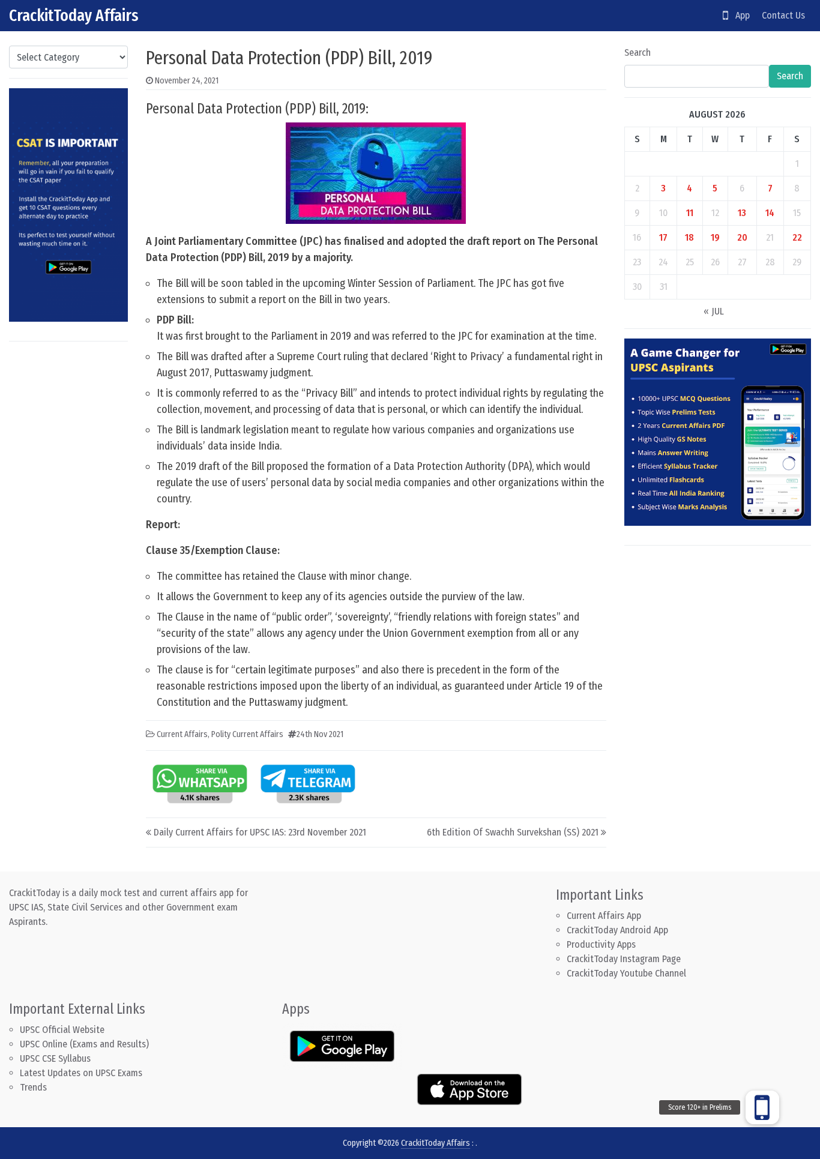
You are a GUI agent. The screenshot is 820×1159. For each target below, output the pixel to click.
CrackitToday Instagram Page (624, 959)
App (739, 15)
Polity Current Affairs (247, 734)
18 (689, 237)
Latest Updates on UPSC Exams (81, 1073)
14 (769, 212)
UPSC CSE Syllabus (56, 1058)
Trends (33, 1087)
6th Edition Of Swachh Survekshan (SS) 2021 (512, 832)
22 (797, 237)
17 (663, 237)
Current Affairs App (604, 915)
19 (715, 237)
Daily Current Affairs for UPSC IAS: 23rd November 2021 (260, 832)
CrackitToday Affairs (74, 15)
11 (689, 212)
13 (742, 212)
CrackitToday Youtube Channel (626, 973)
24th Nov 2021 (320, 734)
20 (742, 237)
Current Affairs (182, 734)
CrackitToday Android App (617, 930)
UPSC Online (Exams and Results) (84, 1044)
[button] (762, 1107)
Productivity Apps (601, 944)
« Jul (714, 311)
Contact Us (783, 15)
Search (637, 52)
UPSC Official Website (62, 1029)
